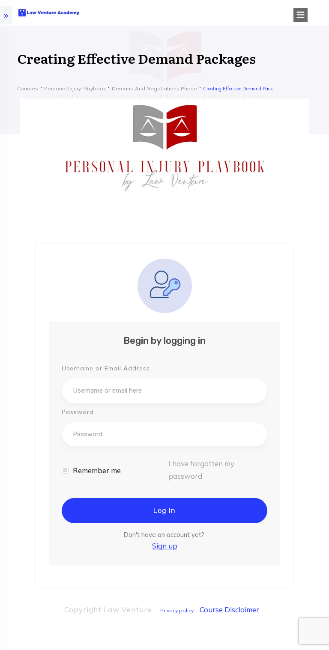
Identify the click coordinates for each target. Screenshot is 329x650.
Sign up (164, 545)
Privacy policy (177, 610)
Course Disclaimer (229, 609)
